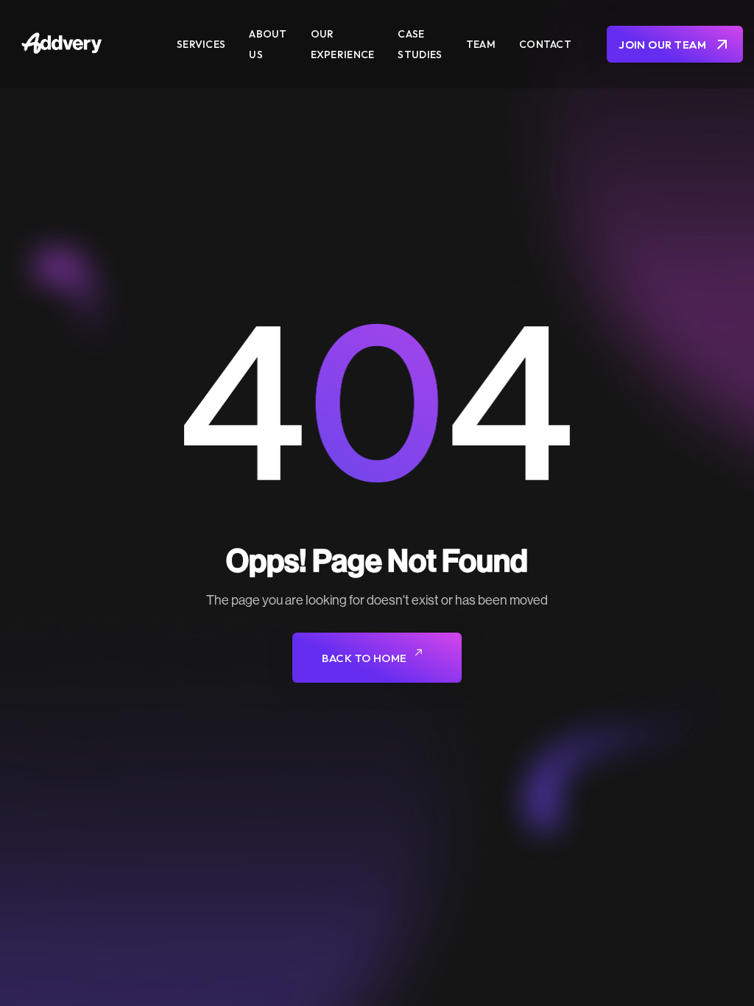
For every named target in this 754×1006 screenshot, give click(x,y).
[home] (89, 44)
